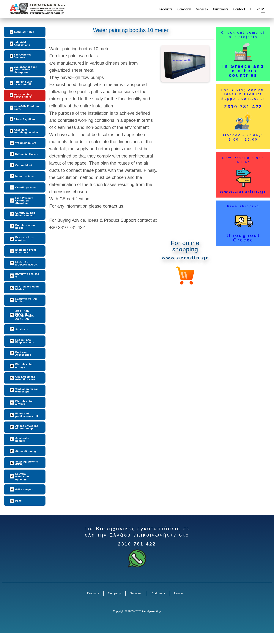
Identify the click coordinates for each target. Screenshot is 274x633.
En (263, 8)
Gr (258, 8)
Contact (239, 9)
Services (202, 9)
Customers (220, 9)
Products (165, 9)
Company (184, 9)
